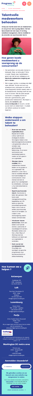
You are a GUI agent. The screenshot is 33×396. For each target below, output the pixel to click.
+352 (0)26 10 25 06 (16, 309)
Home (3, 8)
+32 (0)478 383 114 (16, 284)
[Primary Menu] (29, 4)
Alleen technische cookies (15, 390)
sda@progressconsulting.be (16, 355)
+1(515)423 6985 (16, 353)
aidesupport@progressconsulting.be (16, 328)
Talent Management (14, 8)
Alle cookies (15, 386)
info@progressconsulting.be (16, 298)
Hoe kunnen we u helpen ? (11, 268)
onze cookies (9, 381)
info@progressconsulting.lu (16, 311)
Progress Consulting (8, 3)
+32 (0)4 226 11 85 (24, 4)
